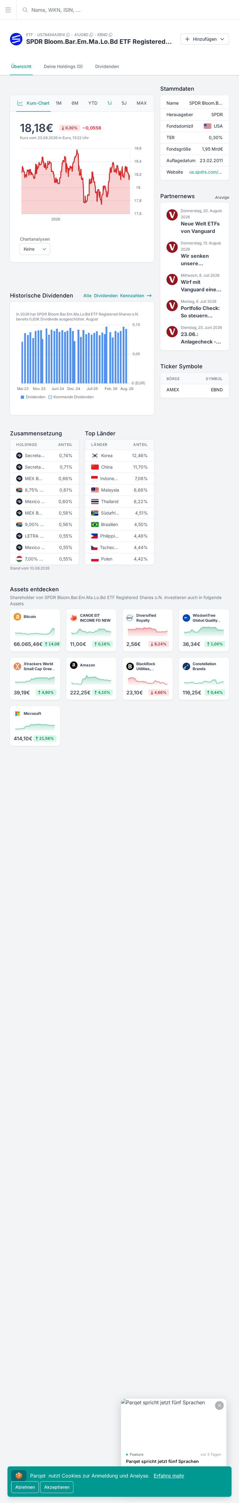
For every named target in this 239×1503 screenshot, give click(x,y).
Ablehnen (25, 1487)
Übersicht (21, 66)
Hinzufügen (205, 39)
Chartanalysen (35, 239)
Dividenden (107, 66)
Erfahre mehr (169, 1476)
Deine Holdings (63, 66)
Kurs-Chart (37, 103)
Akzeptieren (56, 1487)
